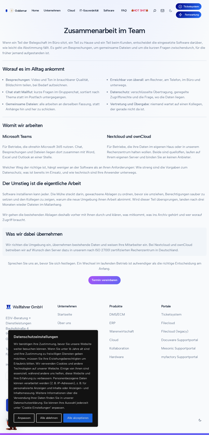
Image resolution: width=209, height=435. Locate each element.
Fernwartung (191, 14)
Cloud (113, 340)
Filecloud (168, 323)
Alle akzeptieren (78, 418)
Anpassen (24, 418)
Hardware (116, 357)
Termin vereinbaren (104, 280)
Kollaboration (119, 348)
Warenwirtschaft (121, 331)
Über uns (64, 323)
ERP (112, 323)
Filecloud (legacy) (174, 331)
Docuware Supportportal (179, 340)
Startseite (65, 314)
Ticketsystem (191, 6)
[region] (53, 378)
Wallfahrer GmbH (27, 306)
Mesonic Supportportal (178, 348)
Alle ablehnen (49, 418)
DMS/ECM (117, 314)
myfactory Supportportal (179, 357)
